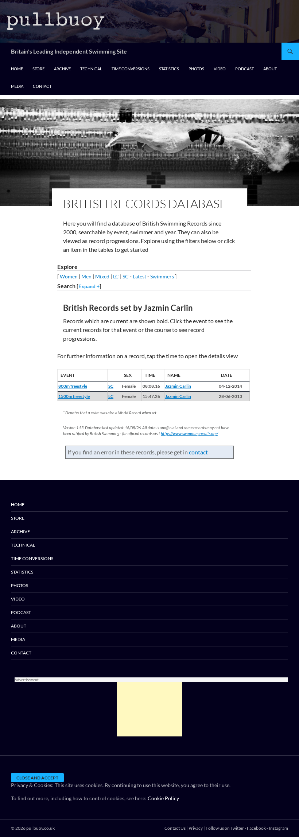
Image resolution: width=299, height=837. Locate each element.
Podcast (244, 68)
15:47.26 (151, 396)
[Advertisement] (149, 709)
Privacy (196, 828)
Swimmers (162, 276)
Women (69, 276)
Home (17, 68)
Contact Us (175, 828)
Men (86, 276)
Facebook (256, 828)
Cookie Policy (163, 798)
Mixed (102, 276)
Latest (139, 276)
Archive (62, 68)
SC (126, 276)
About (270, 68)
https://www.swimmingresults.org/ (189, 433)
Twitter (237, 828)
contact (198, 452)
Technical (91, 68)
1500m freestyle (74, 396)
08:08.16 (151, 386)
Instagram (278, 828)
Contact (42, 86)
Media (17, 86)
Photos (196, 68)
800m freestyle (72, 386)
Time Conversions (131, 68)
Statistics (169, 68)
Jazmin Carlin (178, 386)
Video (220, 68)
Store (38, 68)
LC (116, 276)
